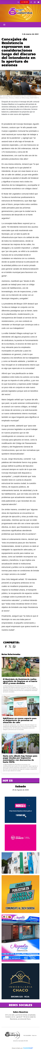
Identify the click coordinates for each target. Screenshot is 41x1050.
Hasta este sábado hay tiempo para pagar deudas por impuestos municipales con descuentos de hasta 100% (20, 759)
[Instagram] (34, 2)
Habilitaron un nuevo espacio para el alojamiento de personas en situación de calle (19, 720)
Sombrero (20, 29)
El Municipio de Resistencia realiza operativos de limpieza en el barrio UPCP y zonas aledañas (20, 681)
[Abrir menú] (4, 24)
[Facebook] (31, 2)
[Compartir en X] (10, 646)
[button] (18, 2)
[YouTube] (38, 2)
